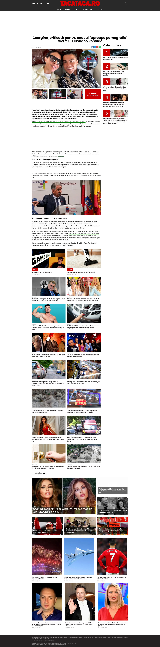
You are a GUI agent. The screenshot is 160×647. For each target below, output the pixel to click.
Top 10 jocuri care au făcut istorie (42, 272)
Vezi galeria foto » (92, 94)
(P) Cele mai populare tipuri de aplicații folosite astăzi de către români (113, 73)
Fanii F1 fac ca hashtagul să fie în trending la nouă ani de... (45, 531)
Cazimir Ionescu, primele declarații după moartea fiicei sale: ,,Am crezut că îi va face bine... (48, 299)
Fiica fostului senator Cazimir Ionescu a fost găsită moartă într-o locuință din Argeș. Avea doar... (82, 439)
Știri (59, 9)
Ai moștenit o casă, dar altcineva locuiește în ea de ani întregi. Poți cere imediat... (48, 467)
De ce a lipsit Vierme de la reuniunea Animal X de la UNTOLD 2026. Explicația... (48, 355)
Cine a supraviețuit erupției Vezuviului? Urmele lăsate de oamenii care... (47, 411)
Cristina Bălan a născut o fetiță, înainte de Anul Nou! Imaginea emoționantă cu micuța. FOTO (113, 104)
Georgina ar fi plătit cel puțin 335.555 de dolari (83, 233)
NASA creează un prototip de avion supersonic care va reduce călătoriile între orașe (78, 578)
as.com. (61, 156)
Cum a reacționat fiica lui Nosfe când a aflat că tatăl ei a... (113, 511)
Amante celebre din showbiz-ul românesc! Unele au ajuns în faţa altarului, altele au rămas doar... (83, 299)
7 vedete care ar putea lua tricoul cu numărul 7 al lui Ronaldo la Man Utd (111, 578)
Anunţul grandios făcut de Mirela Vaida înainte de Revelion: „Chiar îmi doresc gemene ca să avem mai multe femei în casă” (115, 121)
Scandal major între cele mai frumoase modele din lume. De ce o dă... (62, 510)
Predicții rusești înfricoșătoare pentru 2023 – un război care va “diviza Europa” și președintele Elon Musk (79, 624)
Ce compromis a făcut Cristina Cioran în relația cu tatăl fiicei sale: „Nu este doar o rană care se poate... (113, 624)
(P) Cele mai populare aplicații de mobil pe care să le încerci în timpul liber (115, 88)
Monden (68, 9)
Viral (77, 9)
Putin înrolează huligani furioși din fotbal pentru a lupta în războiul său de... (112, 491)
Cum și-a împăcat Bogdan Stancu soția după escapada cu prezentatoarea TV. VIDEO (82, 411)
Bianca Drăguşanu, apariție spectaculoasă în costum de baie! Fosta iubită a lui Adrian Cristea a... (48, 439)
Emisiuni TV (87, 9)
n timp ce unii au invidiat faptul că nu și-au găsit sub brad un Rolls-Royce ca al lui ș (59, 122)
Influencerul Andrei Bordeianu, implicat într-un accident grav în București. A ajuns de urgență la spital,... (48, 327)
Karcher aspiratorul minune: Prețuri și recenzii (81, 272)
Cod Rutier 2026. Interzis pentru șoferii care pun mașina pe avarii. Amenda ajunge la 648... (83, 326)
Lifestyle (99, 9)
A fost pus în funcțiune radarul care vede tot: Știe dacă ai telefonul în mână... (83, 382)
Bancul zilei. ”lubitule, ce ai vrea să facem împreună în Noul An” (44, 578)
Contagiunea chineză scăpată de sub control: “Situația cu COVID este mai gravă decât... (79, 530)
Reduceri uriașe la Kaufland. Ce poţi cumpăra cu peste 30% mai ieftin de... (112, 530)
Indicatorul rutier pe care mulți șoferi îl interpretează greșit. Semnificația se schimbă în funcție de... (48, 383)
